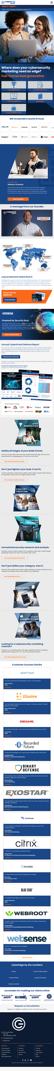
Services (4, 1046)
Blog (37, 1054)
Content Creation (5, 1050)
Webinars (38, 1050)
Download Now (9, 300)
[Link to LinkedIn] (25, 1060)
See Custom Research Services (14, 558)
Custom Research (5, 1052)
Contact (3, 367)
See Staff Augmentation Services (15, 657)
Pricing (37, 1056)
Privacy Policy (40, 1062)
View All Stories (27, 957)
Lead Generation (5, 1048)
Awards (20, 1054)
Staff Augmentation (6, 1056)
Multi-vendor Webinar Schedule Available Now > (17, 10)
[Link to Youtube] (31, 1060)
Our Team (21, 1050)
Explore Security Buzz (12, 334)
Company (22, 1046)
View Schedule (18, 199)
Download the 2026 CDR (11, 357)
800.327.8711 (6, 1040)
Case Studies (39, 1052)
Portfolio (38, 1048)
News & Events (22, 1052)
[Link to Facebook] (22, 1060)
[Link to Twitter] (28, 1060)
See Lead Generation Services (14, 461)
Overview (21, 1048)
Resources (39, 1046)
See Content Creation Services (14, 480)
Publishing (3, 1054)
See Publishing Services (12, 576)
